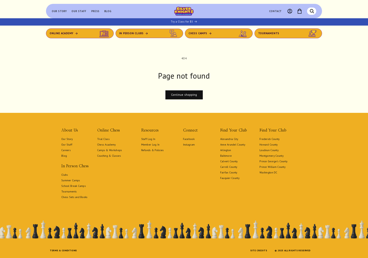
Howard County (269, 144)
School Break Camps (73, 186)
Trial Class (103, 139)
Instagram (189, 144)
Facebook (189, 139)
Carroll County (228, 167)
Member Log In (150, 144)
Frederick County (270, 139)
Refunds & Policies (152, 150)
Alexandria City (229, 139)
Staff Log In (148, 139)
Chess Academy (106, 144)
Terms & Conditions (63, 250)
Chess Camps (198, 33)
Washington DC (268, 172)
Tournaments (268, 33)
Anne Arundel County (232, 144)
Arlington (225, 150)
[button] (312, 11)
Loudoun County (269, 150)
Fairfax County (228, 172)
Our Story (67, 139)
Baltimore (226, 155)
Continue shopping (184, 95)
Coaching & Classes (109, 155)
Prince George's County (274, 161)
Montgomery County (272, 155)
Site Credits (258, 250)
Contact (275, 11)
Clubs (64, 174)
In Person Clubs (131, 33)
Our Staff (66, 144)
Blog (64, 155)
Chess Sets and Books (74, 197)
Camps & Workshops (109, 150)
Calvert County (229, 161)
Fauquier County (230, 178)
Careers (66, 150)
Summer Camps (70, 180)
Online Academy (61, 33)
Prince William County (273, 167)
